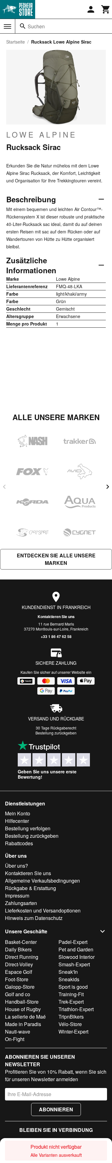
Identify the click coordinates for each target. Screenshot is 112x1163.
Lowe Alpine (41, 134)
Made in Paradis (23, 1024)
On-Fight (14, 1039)
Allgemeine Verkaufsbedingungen (42, 880)
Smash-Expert (74, 964)
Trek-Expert (71, 1001)
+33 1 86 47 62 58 (56, 636)
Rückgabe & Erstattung (30, 888)
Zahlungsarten (21, 903)
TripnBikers (71, 1016)
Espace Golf (18, 971)
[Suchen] (22, 26)
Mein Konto (17, 813)
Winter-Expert (73, 1031)
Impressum (17, 895)
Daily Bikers (18, 949)
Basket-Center (21, 941)
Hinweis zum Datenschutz (34, 917)
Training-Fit (71, 994)
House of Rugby (23, 1009)
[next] (107, 486)
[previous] (4, 486)
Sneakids (68, 979)
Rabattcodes (19, 843)
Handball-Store (22, 1001)
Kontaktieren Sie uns (56, 616)
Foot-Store (16, 979)
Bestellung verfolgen (27, 828)
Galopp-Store (20, 986)
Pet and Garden (75, 949)
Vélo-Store (70, 1024)
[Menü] (7, 26)
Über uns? (16, 865)
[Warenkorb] (106, 9)
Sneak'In (68, 971)
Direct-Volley (19, 964)
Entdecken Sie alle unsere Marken (56, 559)
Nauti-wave (17, 1031)
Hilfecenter (17, 820)
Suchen (36, 26)
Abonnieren (56, 1109)
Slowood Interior (76, 956)
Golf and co (17, 994)
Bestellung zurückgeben (56, 732)
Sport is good (73, 986)
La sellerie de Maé (25, 1016)
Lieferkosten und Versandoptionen (43, 910)
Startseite (15, 42)
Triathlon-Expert (76, 1009)
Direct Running (21, 956)
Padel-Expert (72, 941)
